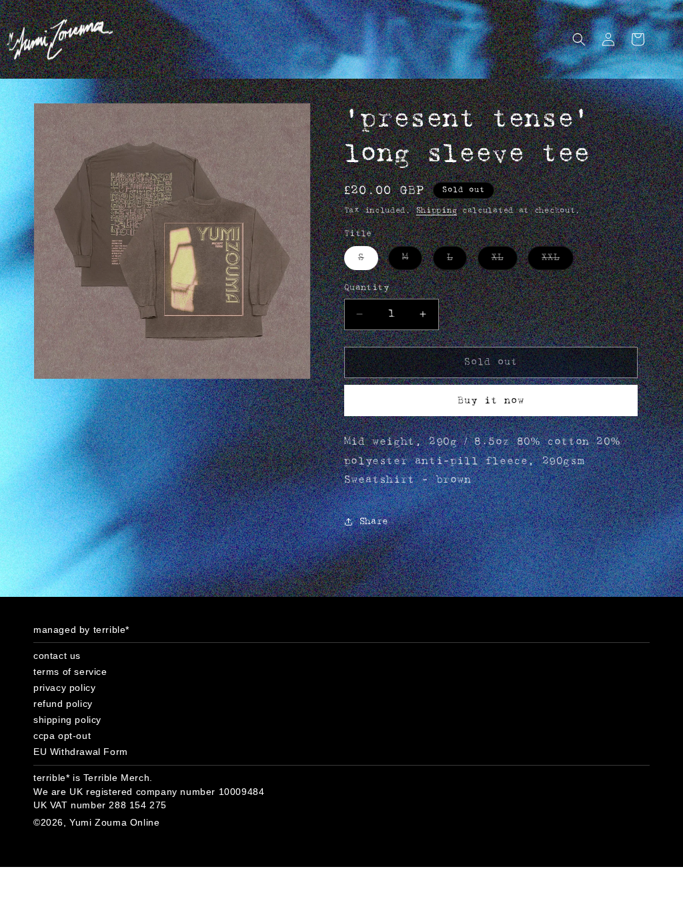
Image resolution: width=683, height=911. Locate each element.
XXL (558, 261)
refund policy (63, 703)
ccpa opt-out (62, 735)
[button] (579, 39)
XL (505, 261)
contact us (57, 655)
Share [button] (374, 522)
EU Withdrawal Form (80, 751)
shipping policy (67, 719)
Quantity (366, 287)
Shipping (437, 211)
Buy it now (491, 400)
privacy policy (64, 687)
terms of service (70, 671)
